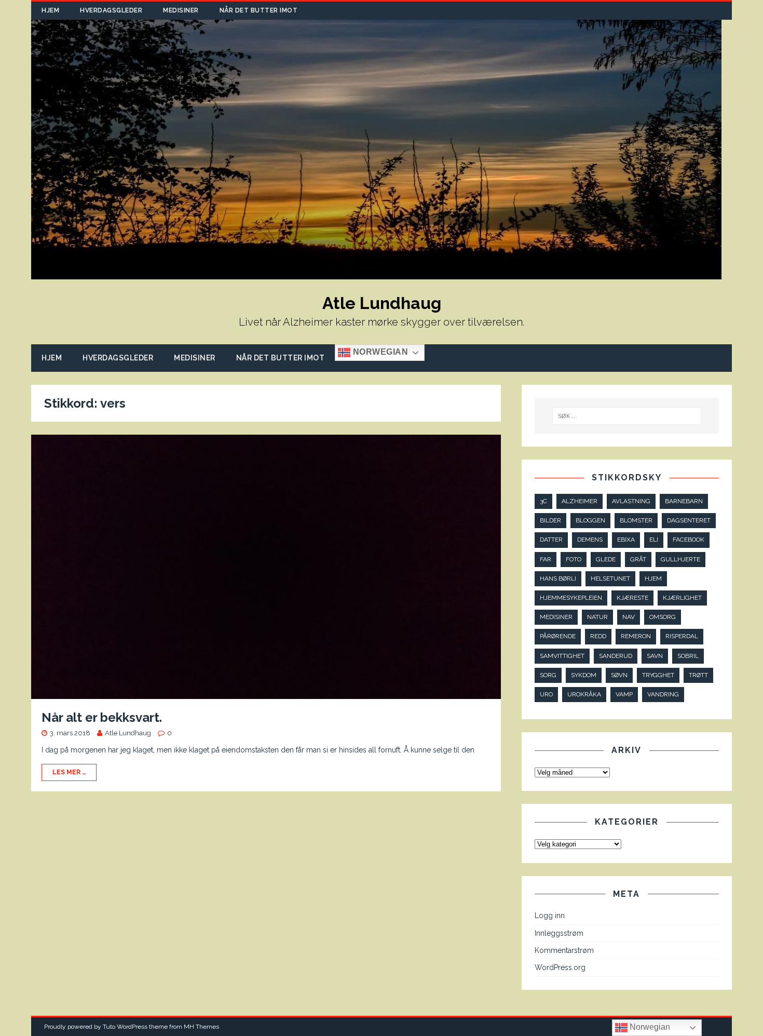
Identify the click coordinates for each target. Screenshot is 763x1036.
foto (573, 559)
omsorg (662, 617)
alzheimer (579, 501)
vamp (624, 694)
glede (606, 559)
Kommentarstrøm (564, 950)
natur (597, 617)
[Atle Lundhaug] (376, 274)
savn (655, 656)
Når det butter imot (259, 10)
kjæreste (632, 597)
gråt (638, 559)
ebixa (626, 539)
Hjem (50, 10)
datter (551, 539)
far (545, 559)
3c (543, 501)
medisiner (556, 617)
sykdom (583, 675)
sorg (548, 675)
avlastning (631, 501)
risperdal (681, 636)
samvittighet (562, 656)
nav (628, 617)
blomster (636, 520)
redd (598, 636)
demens (590, 539)
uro (546, 694)
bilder (550, 520)
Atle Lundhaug (128, 733)
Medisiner (181, 10)
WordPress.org (560, 967)
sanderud (615, 656)
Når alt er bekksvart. (102, 717)
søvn (619, 675)
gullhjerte (680, 559)
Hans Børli (558, 578)
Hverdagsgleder (111, 10)
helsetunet (610, 578)
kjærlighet (682, 597)
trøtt (698, 675)
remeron (636, 636)
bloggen (590, 520)
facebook (688, 539)
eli (653, 539)
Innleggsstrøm (559, 933)
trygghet (658, 675)
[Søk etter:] (627, 416)
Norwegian (379, 352)
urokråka (584, 694)
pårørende (558, 636)
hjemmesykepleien (571, 597)
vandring (663, 694)
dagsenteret (689, 520)
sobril (688, 656)
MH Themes (201, 1026)
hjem (653, 578)
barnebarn (684, 501)
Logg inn (550, 915)
